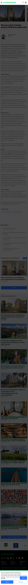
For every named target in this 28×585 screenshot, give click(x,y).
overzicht (3, 577)
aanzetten (3, 578)
